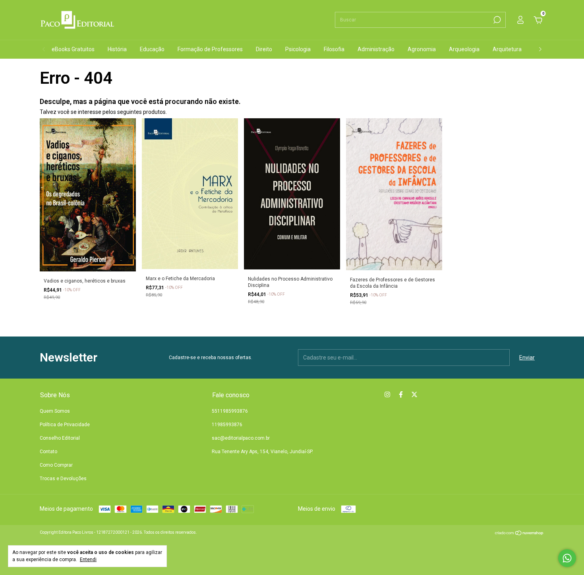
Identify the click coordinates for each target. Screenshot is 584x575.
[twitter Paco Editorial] (414, 394)
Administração (376, 49)
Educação (152, 49)
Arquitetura (507, 49)
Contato (48, 451)
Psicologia (298, 49)
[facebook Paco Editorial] (401, 394)
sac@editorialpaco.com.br (241, 438)
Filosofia (334, 49)
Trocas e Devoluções (63, 478)
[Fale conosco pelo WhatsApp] (567, 558)
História (117, 49)
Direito (264, 49)
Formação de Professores (210, 49)
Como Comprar (56, 465)
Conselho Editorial (60, 438)
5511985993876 (230, 411)
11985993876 (227, 424)
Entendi (88, 559)
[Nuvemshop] (519, 534)
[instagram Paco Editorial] (387, 394)
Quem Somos (55, 411)
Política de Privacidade (65, 424)
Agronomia (422, 49)
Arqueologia (464, 49)
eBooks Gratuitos (73, 49)
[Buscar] (496, 20)
